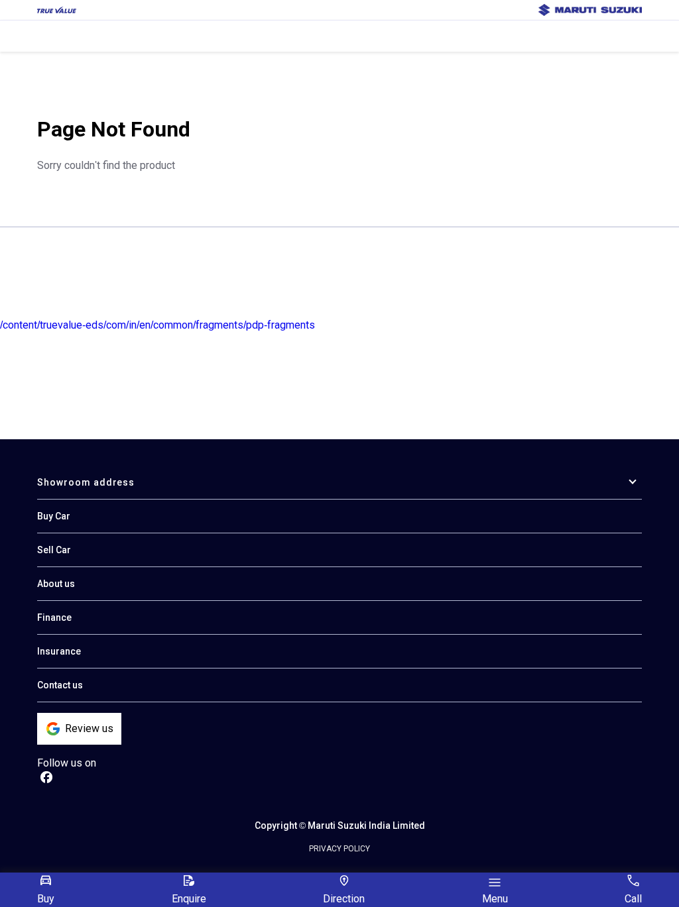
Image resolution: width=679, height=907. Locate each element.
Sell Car (54, 550)
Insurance (59, 651)
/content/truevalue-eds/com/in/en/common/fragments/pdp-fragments (157, 325)
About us (56, 583)
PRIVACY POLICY (339, 848)
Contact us (60, 685)
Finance (54, 617)
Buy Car (53, 516)
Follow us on (66, 763)
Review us (89, 728)
